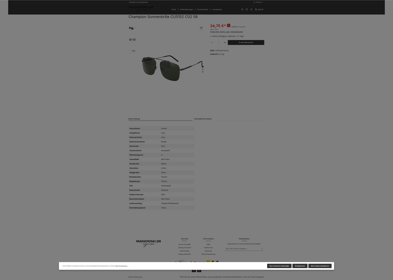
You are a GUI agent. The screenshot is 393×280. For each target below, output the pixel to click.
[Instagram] (199, 270)
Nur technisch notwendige (279, 266)
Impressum (208, 251)
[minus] (212, 42)
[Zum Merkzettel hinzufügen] (201, 28)
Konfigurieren (300, 266)
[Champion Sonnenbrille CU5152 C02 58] (172, 68)
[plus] (225, 42)
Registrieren (144, 2)
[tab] (161, 119)
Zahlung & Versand (184, 247)
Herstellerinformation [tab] (203, 119)
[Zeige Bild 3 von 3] (202, 72)
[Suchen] (242, 9)
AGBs (208, 244)
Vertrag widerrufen (184, 254)
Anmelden (132, 2)
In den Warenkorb (246, 42)
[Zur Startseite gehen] (141, 9)
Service (184, 238)
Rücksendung (184, 251)
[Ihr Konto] (251, 9)
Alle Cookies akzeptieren (320, 266)
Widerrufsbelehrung (208, 254)
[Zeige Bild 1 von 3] (202, 66)
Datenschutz (208, 247)
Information (208, 238)
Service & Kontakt (185, 244)
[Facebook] (194, 270)
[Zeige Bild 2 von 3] (202, 69)
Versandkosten (216, 277)
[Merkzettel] (247, 9)
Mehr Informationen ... (121, 266)
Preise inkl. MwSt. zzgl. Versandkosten (226, 32)
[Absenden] (262, 249)
